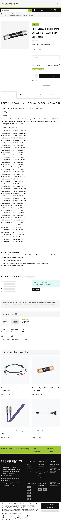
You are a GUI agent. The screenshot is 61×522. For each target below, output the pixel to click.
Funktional (28, 518)
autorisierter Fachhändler (50, 450)
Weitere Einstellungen (7, 519)
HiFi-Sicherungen (23, 13)
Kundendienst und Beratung (54, 465)
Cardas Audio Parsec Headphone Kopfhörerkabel (11, 389)
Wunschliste (36, 80)
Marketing (23, 516)
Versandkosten (46, 85)
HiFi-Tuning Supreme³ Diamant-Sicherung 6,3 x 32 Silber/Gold (4, 331)
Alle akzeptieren (50, 504)
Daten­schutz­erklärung (17, 513)
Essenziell (7, 516)
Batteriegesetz (30, 468)
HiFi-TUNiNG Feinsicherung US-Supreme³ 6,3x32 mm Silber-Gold (25, 331)
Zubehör (15, 13)
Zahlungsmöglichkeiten (43, 472)
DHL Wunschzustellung (10, 518)
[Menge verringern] (37, 77)
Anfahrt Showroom (31, 470)
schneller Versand (6, 448)
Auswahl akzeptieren (50, 511)
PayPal (21, 518)
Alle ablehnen (50, 507)
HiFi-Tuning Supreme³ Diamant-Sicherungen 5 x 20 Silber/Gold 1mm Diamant (15, 331)
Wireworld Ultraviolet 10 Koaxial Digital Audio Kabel (14, 432)
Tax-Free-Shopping (42, 477)
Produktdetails (9, 95)
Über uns (29, 466)
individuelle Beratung (22, 448)
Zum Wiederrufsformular (42, 469)
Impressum (41, 464)
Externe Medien (32, 516)
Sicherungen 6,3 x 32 (33, 13)
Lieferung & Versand (46, 95)
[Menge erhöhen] (37, 75)
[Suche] (30, 10)
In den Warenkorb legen (49, 76)
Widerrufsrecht (41, 466)
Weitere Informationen (26, 95)
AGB (39, 473)
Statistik (15, 516)
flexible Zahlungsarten (36, 450)
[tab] (9, 95)
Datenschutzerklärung (32, 472)
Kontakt (28, 464)
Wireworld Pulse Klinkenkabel (40, 431)
